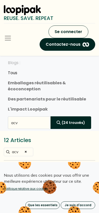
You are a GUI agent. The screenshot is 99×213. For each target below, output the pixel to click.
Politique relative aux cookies (26, 189)
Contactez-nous (63, 44)
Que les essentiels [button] (42, 205)
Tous (12, 73)
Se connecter (68, 32)
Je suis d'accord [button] (78, 205)
